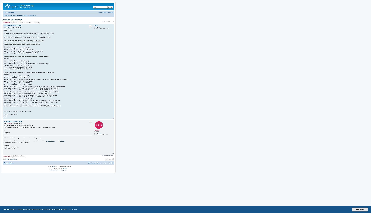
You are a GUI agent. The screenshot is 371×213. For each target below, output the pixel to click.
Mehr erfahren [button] (72, 209)
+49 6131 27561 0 (13, 147)
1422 (100, 133)
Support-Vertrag (50, 141)
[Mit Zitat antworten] (90, 26)
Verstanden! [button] (360, 209)
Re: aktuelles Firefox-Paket (13, 121)
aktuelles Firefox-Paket (12, 20)
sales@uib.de (11, 148)
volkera (96, 25)
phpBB (53, 166)
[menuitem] (14, 12)
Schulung (62, 141)
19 (99, 27)
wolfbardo (96, 130)
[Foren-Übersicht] (11, 6)
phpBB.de (65, 168)
